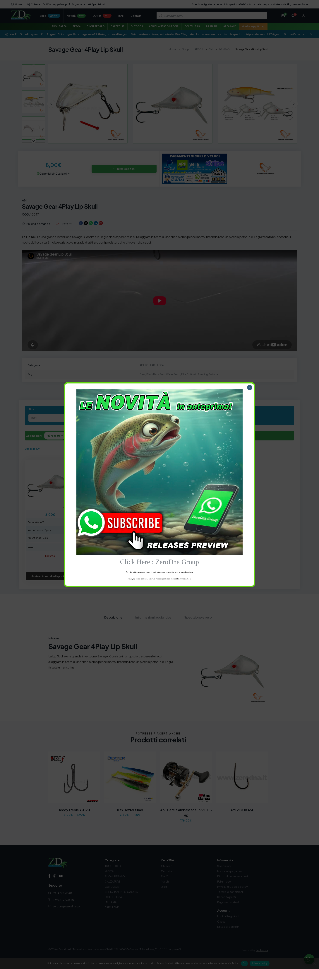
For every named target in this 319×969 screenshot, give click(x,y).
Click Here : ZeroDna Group (159, 562)
